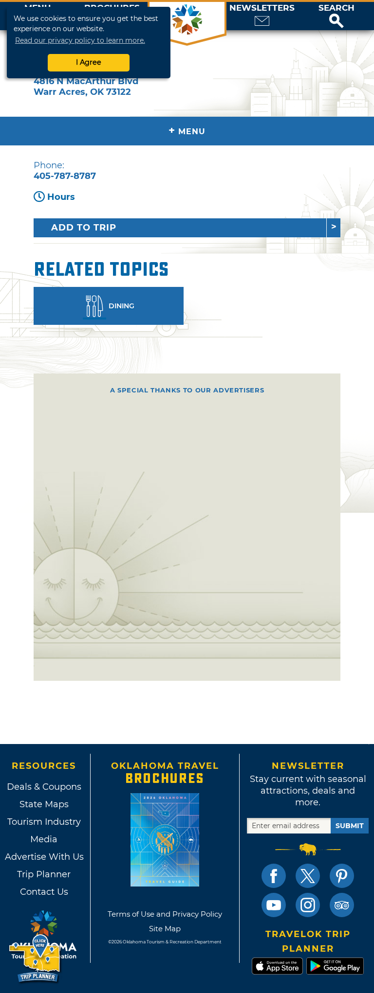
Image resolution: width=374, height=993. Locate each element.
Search (336, 8)
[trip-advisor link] (342, 905)
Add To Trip (83, 227)
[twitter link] (308, 876)
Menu (187, 130)
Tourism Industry (44, 821)
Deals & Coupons (44, 786)
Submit (350, 825)
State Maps (44, 804)
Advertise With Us (44, 856)
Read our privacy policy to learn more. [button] (80, 40)
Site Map (165, 928)
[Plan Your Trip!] (35, 959)
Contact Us (44, 892)
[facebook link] (274, 876)
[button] (336, 16)
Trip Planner (44, 874)
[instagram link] (308, 905)
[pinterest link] (342, 876)
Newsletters (262, 8)
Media (43, 839)
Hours (61, 197)
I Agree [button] (88, 62)
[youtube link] (274, 905)
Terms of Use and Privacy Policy (165, 914)
